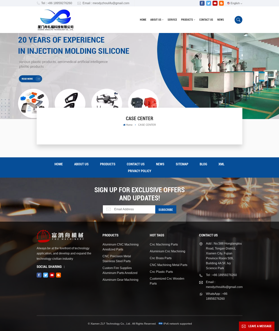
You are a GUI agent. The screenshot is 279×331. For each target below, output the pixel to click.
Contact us (206, 19)
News (220, 19)
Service (172, 19)
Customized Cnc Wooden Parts (167, 281)
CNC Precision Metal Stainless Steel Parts (116, 259)
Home (143, 19)
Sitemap (182, 164)
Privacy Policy (139, 171)
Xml (221, 164)
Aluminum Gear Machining (120, 279)
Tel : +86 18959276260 (56, 3)
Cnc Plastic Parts (161, 271)
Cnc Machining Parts (164, 244)
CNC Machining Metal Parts (168, 265)
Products (187, 19)
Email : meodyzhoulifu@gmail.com (106, 3)
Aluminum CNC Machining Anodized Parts (120, 247)
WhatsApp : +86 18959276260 (216, 296)
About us (155, 19)
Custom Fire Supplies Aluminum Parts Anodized (119, 270)
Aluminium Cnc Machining (167, 251)
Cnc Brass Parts (161, 258)
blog (203, 164)
